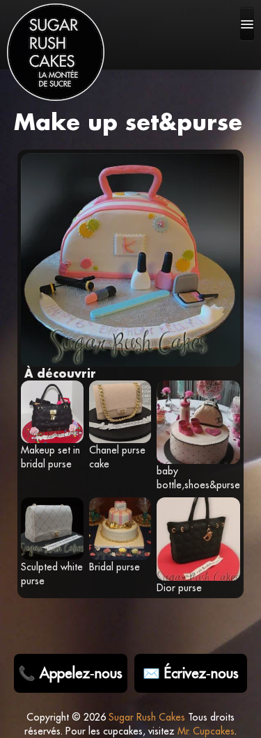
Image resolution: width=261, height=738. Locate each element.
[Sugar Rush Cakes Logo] (55, 52)
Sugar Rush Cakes (147, 717)
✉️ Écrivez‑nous (191, 673)
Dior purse (179, 587)
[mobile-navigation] (247, 23)
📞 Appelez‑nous (70, 673)
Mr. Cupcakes (206, 731)
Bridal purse (114, 567)
